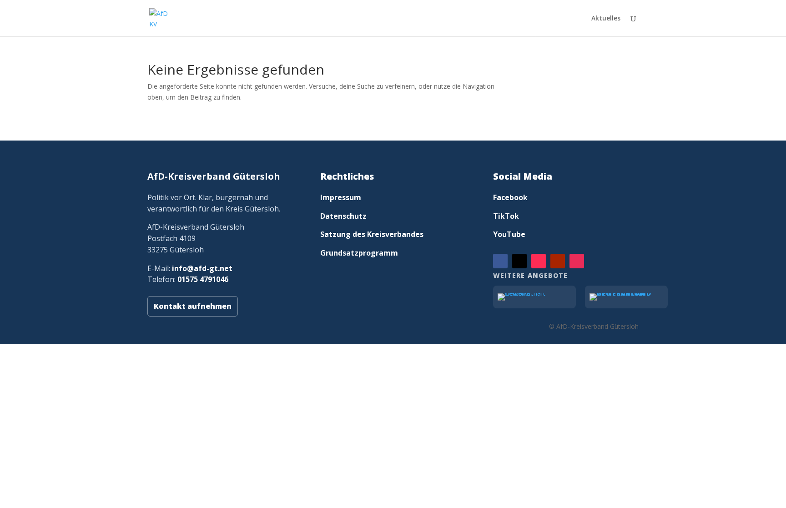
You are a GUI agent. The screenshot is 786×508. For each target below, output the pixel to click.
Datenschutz (343, 216)
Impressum (340, 197)
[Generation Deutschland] (626, 297)
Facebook (510, 197)
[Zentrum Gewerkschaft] (534, 297)
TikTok (506, 216)
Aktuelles (605, 18)
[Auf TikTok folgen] (538, 261)
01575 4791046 (202, 279)
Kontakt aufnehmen (193, 306)
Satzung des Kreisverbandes (371, 234)
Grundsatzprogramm (359, 253)
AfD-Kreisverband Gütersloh (213, 176)
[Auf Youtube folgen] (557, 261)
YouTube (509, 234)
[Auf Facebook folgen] (500, 261)
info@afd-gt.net (202, 268)
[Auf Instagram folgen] (576, 261)
